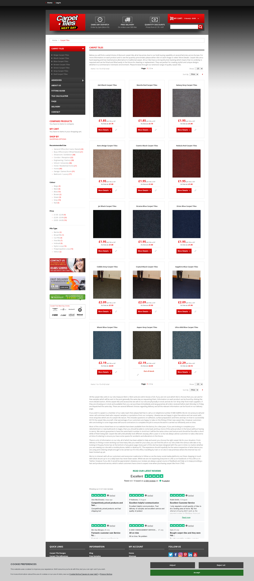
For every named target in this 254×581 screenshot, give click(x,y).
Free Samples (95, 556)
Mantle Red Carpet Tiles (147, 85)
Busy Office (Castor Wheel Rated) (67, 152)
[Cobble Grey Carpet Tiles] (107, 285)
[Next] (152, 68)
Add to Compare (116, 130)
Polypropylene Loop (62, 249)
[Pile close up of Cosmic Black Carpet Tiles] (147, 163)
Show (191, 68)
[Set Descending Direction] (202, 74)
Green (56, 197)
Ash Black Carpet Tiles (107, 85)
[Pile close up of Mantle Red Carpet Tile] (147, 103)
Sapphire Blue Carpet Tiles (186, 267)
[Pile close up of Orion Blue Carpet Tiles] (187, 224)
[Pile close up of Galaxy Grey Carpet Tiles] (187, 103)
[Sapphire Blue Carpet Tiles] (187, 285)
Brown (56, 194)
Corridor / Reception (62, 157)
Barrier (56, 232)
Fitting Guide (58, 90)
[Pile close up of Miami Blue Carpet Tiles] (107, 345)
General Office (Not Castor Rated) (67, 149)
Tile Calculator (59, 96)
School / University (61, 163)
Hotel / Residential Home (64, 166)
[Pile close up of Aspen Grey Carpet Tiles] (147, 345)
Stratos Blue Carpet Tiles (146, 206)
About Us (56, 85)
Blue (55, 191)
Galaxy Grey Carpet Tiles (186, 85)
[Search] (200, 27)
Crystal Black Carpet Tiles (147, 267)
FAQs (53, 101)
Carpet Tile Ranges (58, 553)
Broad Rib (58, 235)
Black (56, 189)
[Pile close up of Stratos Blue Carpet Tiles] (147, 224)
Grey (56, 200)
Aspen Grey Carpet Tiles (147, 327)
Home (49, 2)
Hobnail (57, 243)
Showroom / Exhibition (63, 154)
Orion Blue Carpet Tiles (186, 206)
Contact (55, 112)
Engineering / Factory (62, 160)
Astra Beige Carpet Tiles (107, 146)
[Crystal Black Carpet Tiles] (147, 285)
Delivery (55, 106)
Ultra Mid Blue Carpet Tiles (186, 327)
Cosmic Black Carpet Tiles (147, 146)
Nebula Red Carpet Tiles (186, 146)
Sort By (186, 74)
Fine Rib (57, 240)
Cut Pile (57, 238)
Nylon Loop (58, 246)
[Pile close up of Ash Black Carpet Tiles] (107, 103)
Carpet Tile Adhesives (59, 556)
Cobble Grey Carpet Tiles (107, 267)
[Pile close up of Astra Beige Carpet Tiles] (107, 163)
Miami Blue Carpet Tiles (107, 327)
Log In (58, 2)
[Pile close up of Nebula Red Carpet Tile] (187, 163)
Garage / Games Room (62, 171)
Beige (56, 186)
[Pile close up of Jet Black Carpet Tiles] (107, 224)
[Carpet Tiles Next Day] (67, 22)
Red (55, 203)
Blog (91, 553)
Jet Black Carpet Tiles (107, 206)
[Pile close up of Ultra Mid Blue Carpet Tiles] (187, 345)
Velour (56, 251)
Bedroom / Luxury (61, 174)
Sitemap (132, 556)
